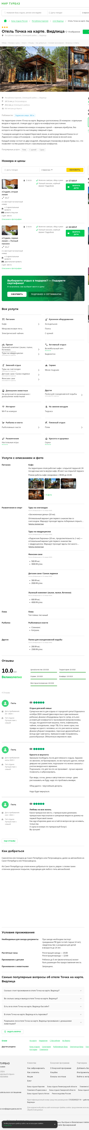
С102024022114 (75, 1100)
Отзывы (31, 43)
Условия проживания (56, 43)
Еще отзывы (9, 841)
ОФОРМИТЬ (17, 294)
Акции (30, 1077)
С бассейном (55, 1041)
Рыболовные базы (60, 1047)
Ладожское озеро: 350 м (24, 115)
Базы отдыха (35, 1047)
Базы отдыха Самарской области (62, 1090)
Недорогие (43, 1041)
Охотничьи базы (76, 1047)
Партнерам (82, 1063)
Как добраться (41, 43)
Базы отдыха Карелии (36, 1087)
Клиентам (31, 1063)
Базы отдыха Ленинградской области (62, 1087)
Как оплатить (33, 1072)
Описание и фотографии (12, 219)
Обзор (4, 43)
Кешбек (54, 1072)
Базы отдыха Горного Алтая (38, 1094)
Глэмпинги (44, 1049)
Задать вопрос (14, 1032)
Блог (29, 1081)
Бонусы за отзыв (58, 1077)
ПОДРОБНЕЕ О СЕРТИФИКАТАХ (46, 294)
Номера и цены (14, 43)
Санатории (46, 1047)
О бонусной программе (60, 1068)
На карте (33, 1041)
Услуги (24, 43)
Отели (4, 1041)
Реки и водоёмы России (61, 1094)
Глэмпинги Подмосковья (37, 1090)
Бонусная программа (59, 1063)
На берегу (66, 1041)
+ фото (48, 495)
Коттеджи (33, 1049)
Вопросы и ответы (72, 43)
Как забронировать (36, 1068)
